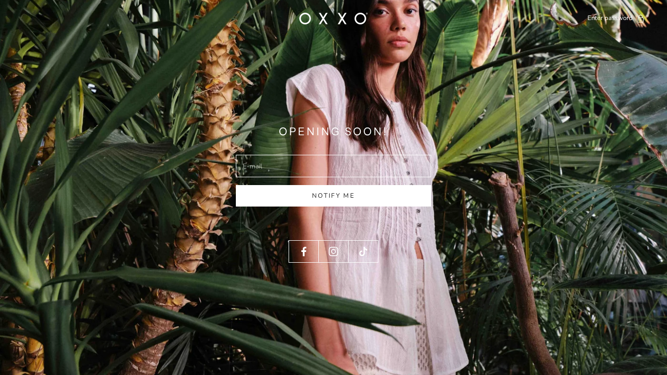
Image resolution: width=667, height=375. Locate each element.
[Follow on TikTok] (363, 251)
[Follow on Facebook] (303, 251)
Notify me (333, 195)
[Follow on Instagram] (333, 251)
